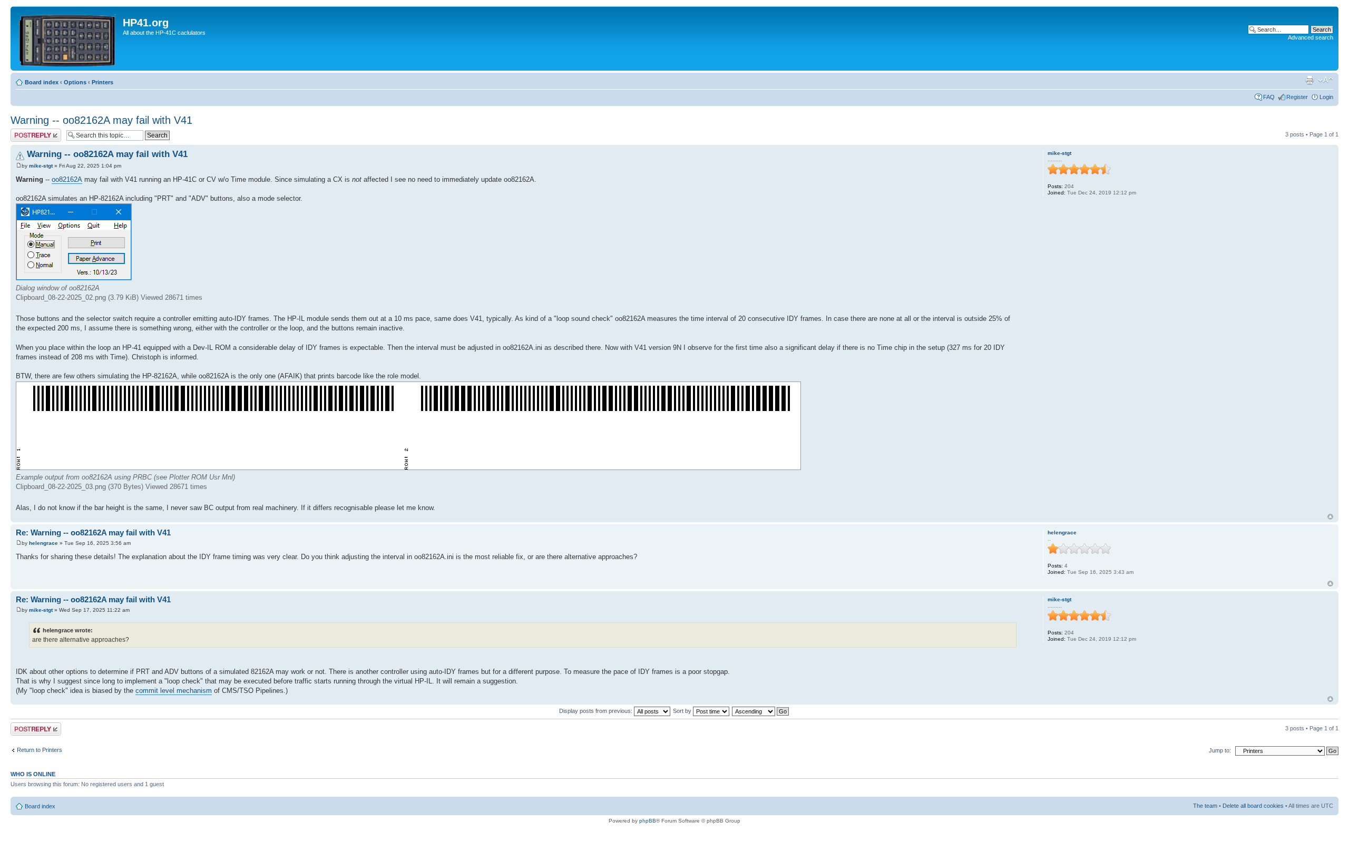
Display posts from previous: (596, 711)
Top (1330, 517)
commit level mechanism (173, 691)
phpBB (647, 821)
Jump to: (1220, 750)
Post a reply (26, 132)
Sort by (683, 711)
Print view (1309, 80)
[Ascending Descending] (761, 711)
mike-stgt (41, 166)
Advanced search (1310, 37)
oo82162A (67, 179)
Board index (41, 82)
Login (1326, 97)
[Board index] (68, 38)
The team (1205, 806)
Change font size (1325, 80)
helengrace (43, 543)
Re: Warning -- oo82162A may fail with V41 (93, 532)
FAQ (1269, 97)
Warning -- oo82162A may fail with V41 (101, 120)
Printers (102, 82)
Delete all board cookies (1253, 806)
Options (75, 82)
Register (1297, 97)
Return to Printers (39, 750)
